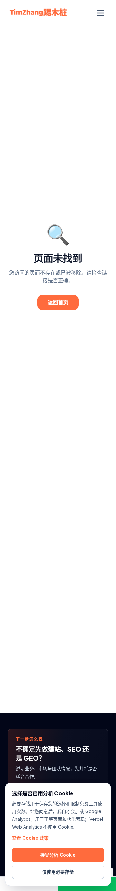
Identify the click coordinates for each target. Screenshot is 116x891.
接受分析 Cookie (58, 855)
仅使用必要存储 (58, 872)
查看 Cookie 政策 (30, 838)
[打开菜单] (100, 13)
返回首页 (58, 302)
